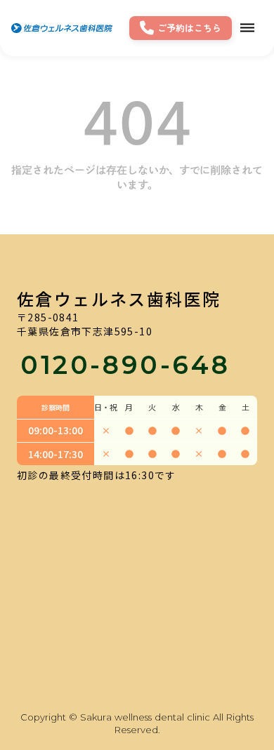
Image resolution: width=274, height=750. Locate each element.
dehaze (247, 28)
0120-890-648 (125, 364)
